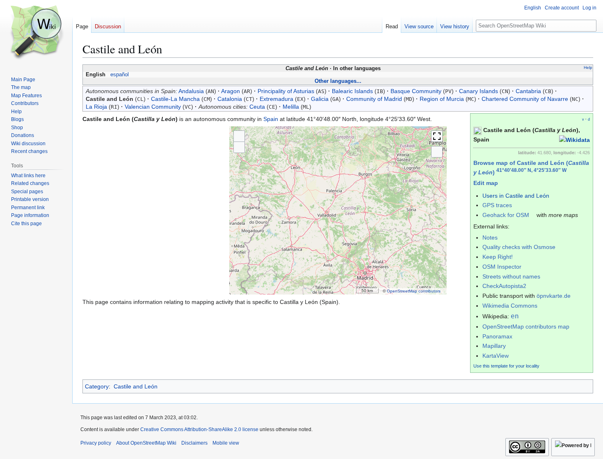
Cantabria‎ (528, 91)
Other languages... (338, 81)
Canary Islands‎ (478, 91)
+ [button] (239, 136)
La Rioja (96, 106)
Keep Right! (497, 256)
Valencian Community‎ (153, 106)
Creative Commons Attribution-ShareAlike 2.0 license (199, 429)
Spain (270, 119)
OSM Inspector (501, 266)
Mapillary (494, 346)
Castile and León (136, 386)
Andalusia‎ (191, 91)
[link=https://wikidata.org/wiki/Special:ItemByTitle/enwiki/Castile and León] (574, 139)
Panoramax (497, 336)
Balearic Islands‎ (352, 91)
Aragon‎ (230, 91)
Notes (490, 237)
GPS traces (497, 205)
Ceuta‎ (257, 106)
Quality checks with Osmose (518, 247)
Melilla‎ (291, 106)
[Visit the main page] (36, 33)
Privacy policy (95, 443)
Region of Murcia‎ (442, 99)
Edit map (485, 183)
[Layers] (437, 152)
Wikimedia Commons (509, 305)
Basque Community (416, 91)
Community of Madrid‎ (374, 99)
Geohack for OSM (505, 215)
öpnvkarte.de (554, 295)
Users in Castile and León (515, 195)
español (119, 75)
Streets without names (511, 276)
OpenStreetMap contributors (414, 291)
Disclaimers (194, 443)
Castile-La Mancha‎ (175, 99)
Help (588, 67)
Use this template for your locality (506, 365)
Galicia (320, 99)
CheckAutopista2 (504, 286)
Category (97, 386)
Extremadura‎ (276, 99)
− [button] (239, 147)
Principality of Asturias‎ (286, 91)
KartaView (495, 355)
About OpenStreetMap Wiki (146, 443)
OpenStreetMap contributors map (525, 326)
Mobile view (225, 443)
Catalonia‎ (229, 99)
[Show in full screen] (437, 136)
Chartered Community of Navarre (525, 99)
